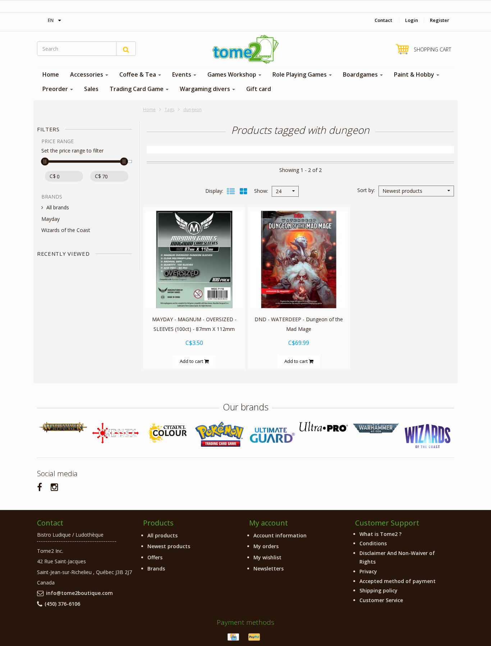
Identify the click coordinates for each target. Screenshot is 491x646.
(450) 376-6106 (62, 603)
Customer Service (381, 600)
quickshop (194, 293)
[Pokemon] (219, 434)
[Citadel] (167, 433)
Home (50, 74)
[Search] (126, 48)
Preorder (55, 89)
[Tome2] (245, 49)
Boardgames (361, 74)
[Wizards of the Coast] (428, 436)
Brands (156, 568)
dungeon (192, 109)
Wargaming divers (205, 89)
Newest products (168, 546)
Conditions (373, 543)
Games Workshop (232, 74)
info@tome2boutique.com (79, 593)
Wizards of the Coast (65, 230)
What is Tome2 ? (380, 534)
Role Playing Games (300, 74)
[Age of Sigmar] (63, 427)
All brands (57, 207)
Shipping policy (378, 590)
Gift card (258, 89)
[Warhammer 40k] (376, 428)
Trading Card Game (137, 89)
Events (182, 74)
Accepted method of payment (397, 581)
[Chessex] (115, 433)
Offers (154, 557)
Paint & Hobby (415, 74)
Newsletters (268, 568)
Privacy (368, 571)
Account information (280, 535)
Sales (91, 89)
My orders (266, 546)
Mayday (50, 218)
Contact (383, 20)
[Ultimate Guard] (271, 435)
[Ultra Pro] (323, 426)
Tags (169, 109)
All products (162, 535)
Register (439, 20)
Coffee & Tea (138, 74)
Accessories (87, 74)
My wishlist (267, 557)
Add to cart (192, 361)
